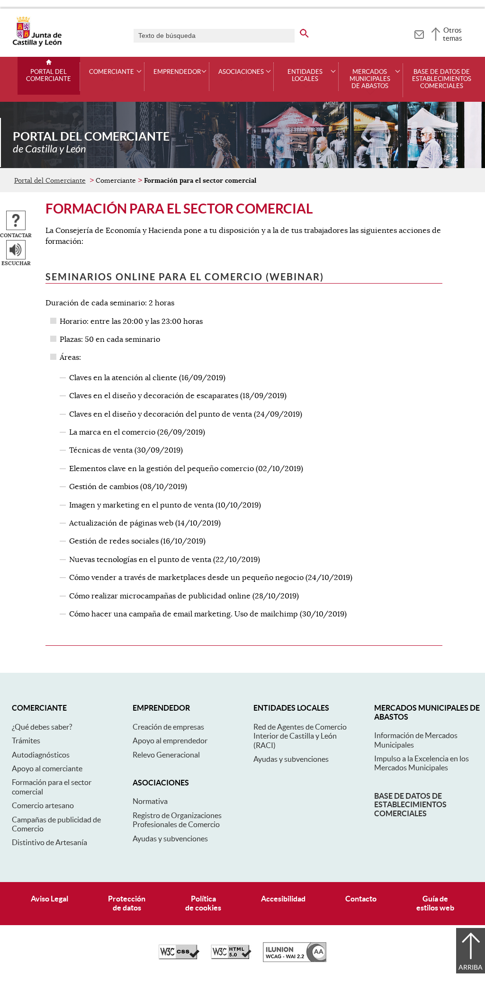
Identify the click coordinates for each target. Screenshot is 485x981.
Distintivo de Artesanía (49, 842)
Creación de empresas (168, 726)
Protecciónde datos (126, 903)
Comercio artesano (43, 805)
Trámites (26, 740)
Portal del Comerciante (48, 75)
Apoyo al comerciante (47, 768)
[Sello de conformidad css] (179, 957)
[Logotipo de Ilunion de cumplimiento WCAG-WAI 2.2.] (294, 959)
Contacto (361, 898)
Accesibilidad (283, 898)
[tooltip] (419, 33)
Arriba (470, 967)
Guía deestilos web (435, 903)
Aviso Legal (49, 898)
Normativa (150, 801)
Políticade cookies (203, 903)
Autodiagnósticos (41, 754)
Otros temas (452, 34)
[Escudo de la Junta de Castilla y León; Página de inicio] (37, 44)
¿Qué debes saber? (42, 726)
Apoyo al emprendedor (170, 740)
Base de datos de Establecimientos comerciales (441, 79)
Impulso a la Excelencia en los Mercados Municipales (421, 763)
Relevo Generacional (166, 754)
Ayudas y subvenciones (170, 838)
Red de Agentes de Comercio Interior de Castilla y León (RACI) (300, 735)
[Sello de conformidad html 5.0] (231, 957)
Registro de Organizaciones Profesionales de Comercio (177, 820)
